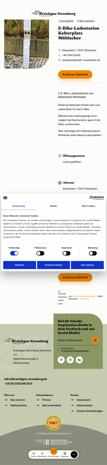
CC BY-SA (84, 299)
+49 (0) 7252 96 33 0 (18, 383)
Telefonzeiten (18, 405)
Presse (46, 399)
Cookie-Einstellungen (90, 411)
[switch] (40, 253)
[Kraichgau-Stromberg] (53, 13)
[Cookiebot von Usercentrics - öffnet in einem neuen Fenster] (91, 198)
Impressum (83, 399)
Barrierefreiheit (51, 405)
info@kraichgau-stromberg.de (25, 378)
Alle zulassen (87, 265)
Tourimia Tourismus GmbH (84, 296)
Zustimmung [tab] (18, 206)
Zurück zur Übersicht (75, 74)
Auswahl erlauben (53, 265)
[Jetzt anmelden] (95, 340)
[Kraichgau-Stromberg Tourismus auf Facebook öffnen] (61, 359)
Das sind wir (17, 399)
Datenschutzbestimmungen (76, 351)
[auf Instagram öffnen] (70, 359)
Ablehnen (19, 265)
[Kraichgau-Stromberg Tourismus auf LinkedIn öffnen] (79, 359)
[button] (74, 454)
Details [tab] (53, 206)
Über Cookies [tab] (88, 206)
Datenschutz (84, 405)
